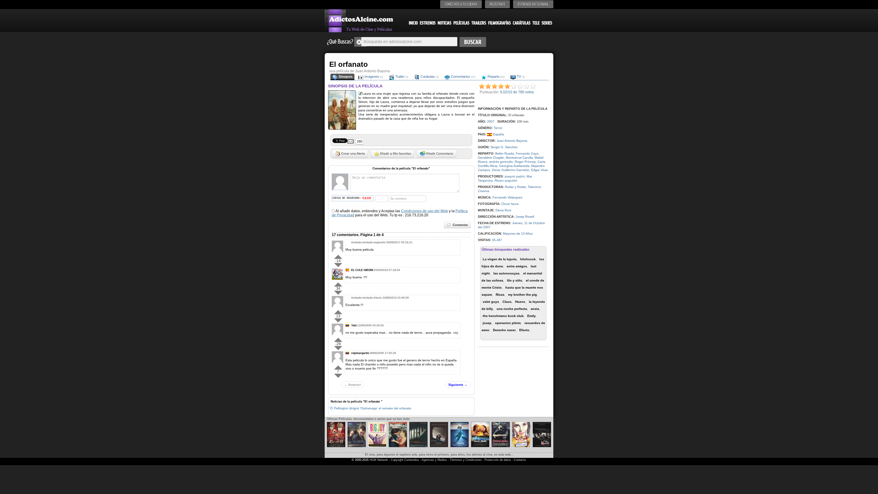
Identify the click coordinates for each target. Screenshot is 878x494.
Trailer (401, 76)
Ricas (500, 294)
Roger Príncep (525, 162)
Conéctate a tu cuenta (461, 4)
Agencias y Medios (434, 460)
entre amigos (517, 266)
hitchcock (528, 259)
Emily (531, 316)
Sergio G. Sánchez (504, 147)
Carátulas (521, 23)
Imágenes (373, 76)
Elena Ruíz (503, 210)
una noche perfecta (512, 309)
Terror (498, 128)
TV (520, 76)
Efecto (524, 330)
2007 (490, 121)
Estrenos (428, 23)
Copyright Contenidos (405, 460)
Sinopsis (345, 76)
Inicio (413, 23)
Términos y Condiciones (466, 460)
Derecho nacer (504, 330)
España (498, 134)
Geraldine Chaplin (491, 157)
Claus (507, 301)
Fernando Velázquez (507, 197)
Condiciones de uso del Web (424, 211)
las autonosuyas (506, 273)
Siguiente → (457, 385)
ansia (535, 309)
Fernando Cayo (527, 153)
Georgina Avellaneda (514, 166)
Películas (461, 23)
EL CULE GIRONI (362, 270)
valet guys (491, 301)
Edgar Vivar (539, 170)
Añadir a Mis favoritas (395, 153)
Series (547, 23)
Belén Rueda (504, 153)
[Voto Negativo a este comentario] (338, 265)
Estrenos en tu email (533, 4)
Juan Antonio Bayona (512, 140)
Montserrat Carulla (519, 157)
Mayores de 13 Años (518, 233)
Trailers (478, 23)
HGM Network (378, 460)
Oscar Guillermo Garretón (510, 170)
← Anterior (352, 385)
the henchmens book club (503, 316)
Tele (536, 23)
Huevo (520, 301)
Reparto (495, 76)
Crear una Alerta (352, 153)
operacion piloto (508, 323)
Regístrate (497, 4)
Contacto (520, 460)
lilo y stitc (514, 280)
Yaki (354, 325)
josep (487, 323)
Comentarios (462, 76)
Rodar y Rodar (515, 187)
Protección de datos (498, 460)
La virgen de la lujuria (500, 259)
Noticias (444, 23)
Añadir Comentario (439, 153)
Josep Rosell (525, 216)
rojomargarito (360, 353)
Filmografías (499, 23)
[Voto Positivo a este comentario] (338, 256)
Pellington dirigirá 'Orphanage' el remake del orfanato (372, 408)
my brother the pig (522, 294)
